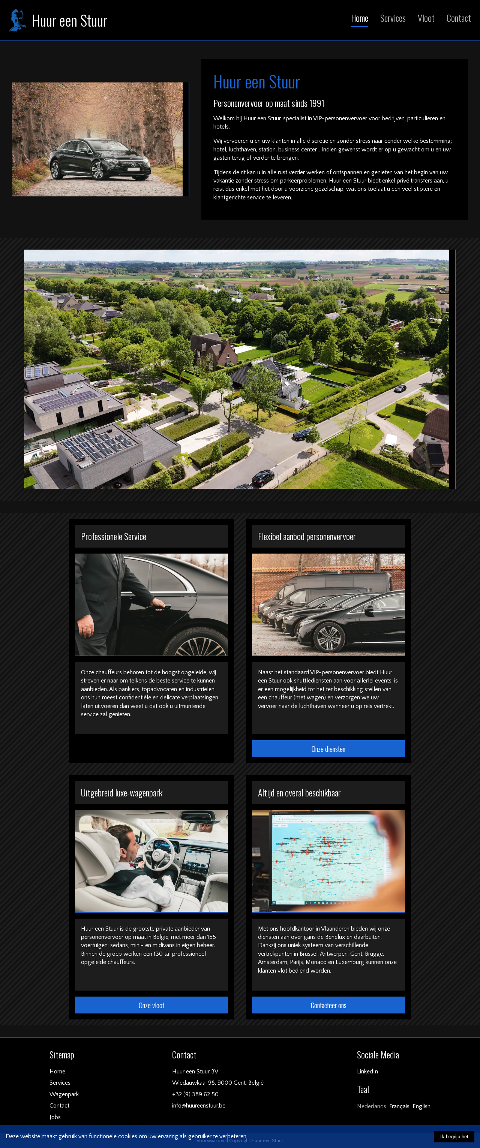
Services (393, 17)
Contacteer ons (328, 1005)
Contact (459, 17)
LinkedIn (367, 1071)
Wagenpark (64, 1094)
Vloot (426, 17)
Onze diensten (328, 748)
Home (359, 17)
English (421, 1106)
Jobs (55, 1117)
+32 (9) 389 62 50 (195, 1094)
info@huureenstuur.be (198, 1105)
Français (399, 1106)
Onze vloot (151, 1005)
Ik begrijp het (454, 1136)
